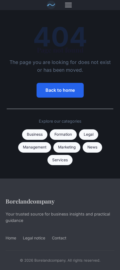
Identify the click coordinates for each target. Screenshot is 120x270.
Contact (59, 238)
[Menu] (68, 5)
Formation (63, 134)
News (92, 147)
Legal (88, 134)
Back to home (60, 90)
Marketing (67, 147)
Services (60, 160)
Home (11, 238)
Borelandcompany (30, 201)
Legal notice (34, 238)
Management (34, 147)
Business (35, 134)
